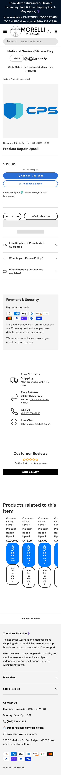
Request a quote (32, 183)
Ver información (13, 574)
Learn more (8, 196)
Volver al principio (30, 618)
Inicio (5, 79)
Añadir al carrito (41, 216)
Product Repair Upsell (20, 79)
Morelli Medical (17, 767)
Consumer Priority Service (16, 143)
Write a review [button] (30, 471)
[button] (30, 223)
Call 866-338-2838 (32, 175)
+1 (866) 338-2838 (30, 413)
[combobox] (30, 41)
